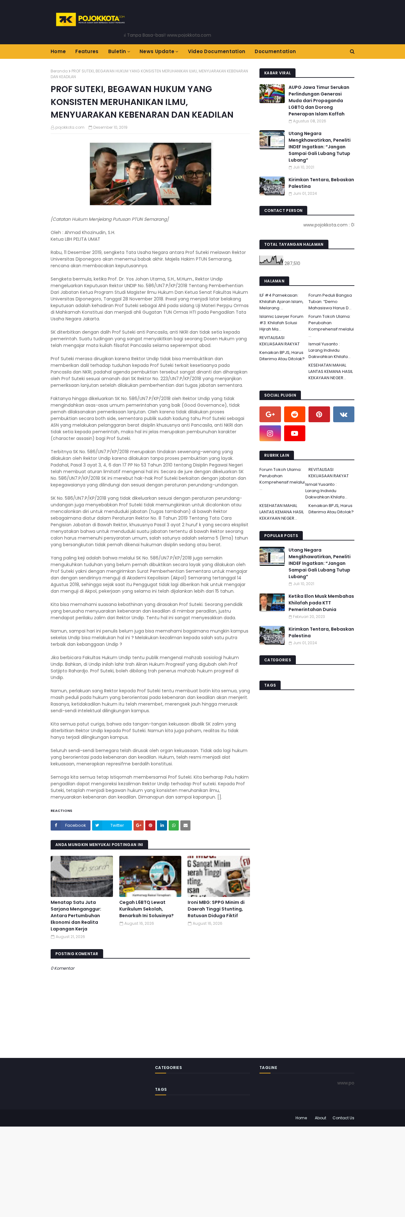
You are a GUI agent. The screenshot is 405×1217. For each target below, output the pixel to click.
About (320, 1118)
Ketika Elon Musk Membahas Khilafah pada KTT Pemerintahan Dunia (321, 603)
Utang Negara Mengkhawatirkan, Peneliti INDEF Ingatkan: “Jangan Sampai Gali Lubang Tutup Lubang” (320, 146)
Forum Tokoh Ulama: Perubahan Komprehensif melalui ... (331, 325)
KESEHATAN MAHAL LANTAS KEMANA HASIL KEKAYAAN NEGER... (330, 371)
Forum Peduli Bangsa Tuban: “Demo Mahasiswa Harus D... (330, 301)
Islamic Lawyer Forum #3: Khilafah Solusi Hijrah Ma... (281, 322)
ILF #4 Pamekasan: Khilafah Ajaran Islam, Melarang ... (281, 301)
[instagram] (270, 433)
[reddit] (295, 414)
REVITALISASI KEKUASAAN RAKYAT (279, 341)
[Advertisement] (190, 1171)
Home (301, 1118)
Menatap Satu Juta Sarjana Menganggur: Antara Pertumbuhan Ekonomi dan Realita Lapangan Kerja (76, 915)
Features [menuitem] (86, 51)
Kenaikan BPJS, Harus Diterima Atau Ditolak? (282, 355)
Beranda (59, 71)
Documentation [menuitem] (275, 51)
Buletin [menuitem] (117, 51)
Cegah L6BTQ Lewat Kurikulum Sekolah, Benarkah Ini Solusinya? (146, 909)
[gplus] (270, 414)
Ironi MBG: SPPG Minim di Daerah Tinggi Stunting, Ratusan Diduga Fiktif (216, 909)
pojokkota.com (69, 127)
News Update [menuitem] (157, 51)
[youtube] (295, 433)
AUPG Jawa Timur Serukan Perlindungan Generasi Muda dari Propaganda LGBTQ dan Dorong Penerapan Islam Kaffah (319, 100)
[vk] (344, 414)
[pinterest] (319, 414)
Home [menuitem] (58, 51)
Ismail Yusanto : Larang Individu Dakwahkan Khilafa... (329, 350)
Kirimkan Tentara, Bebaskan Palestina (321, 182)
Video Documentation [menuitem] (217, 51)
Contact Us (343, 1118)
